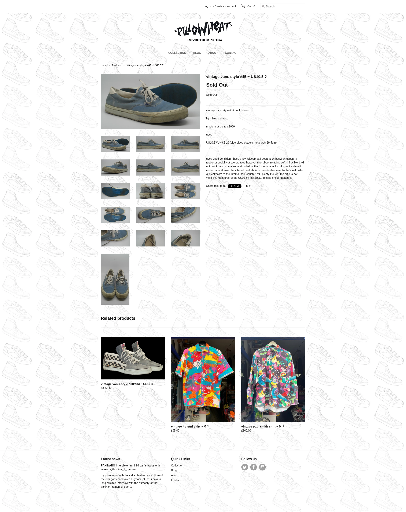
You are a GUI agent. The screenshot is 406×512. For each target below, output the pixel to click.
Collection (177, 465)
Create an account (225, 6)
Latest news (110, 459)
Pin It (247, 185)
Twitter (244, 467)
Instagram (262, 467)
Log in (207, 6)
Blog (174, 470)
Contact (176, 480)
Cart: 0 (251, 6)
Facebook (253, 467)
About (174, 475)
